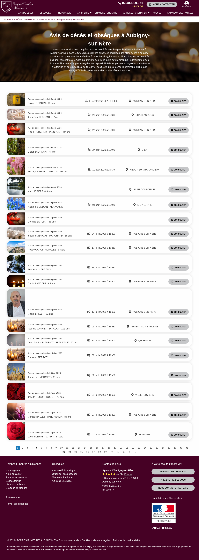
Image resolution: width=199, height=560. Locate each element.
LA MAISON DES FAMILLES (180, 13)
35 (81, 452)
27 (163, 448)
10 (61, 448)
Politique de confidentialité (126, 540)
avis (128, 474)
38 (99, 452)
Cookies (86, 540)
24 (145, 448)
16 (97, 448)
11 (67, 448)
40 (111, 452)
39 (105, 452)
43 (129, 452)
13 (79, 448)
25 (151, 448)
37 (93, 452)
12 (73, 448)
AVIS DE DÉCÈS (26, 13)
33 (69, 452)
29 (175, 448)
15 (91, 448)
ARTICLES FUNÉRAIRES (135, 13)
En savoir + (108, 489)
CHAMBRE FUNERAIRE (106, 13)
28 (169, 448)
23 (139, 448)
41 (117, 452)
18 (109, 448)
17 (103, 448)
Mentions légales (101, 540)
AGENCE (157, 13)
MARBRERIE (83, 13)
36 (87, 452)
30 (181, 448)
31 (187, 448)
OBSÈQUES (45, 13)
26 (157, 448)
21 (127, 448)
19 (115, 448)
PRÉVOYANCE (64, 13)
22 (133, 448)
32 (63, 452)
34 (75, 452)
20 (121, 448)
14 (85, 448)
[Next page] (135, 452)
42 (123, 452)
